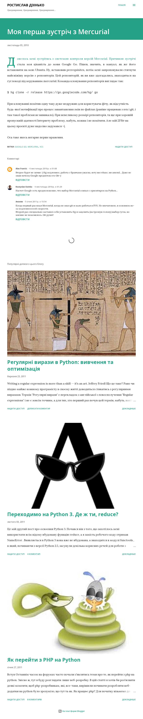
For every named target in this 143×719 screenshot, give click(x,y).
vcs (41, 146)
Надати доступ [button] (123, 146)
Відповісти (22, 179)
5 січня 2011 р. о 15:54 (35, 201)
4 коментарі (33, 554)
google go (21, 146)
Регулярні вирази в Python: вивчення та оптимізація (60, 365)
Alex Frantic (21, 168)
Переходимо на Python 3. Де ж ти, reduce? (62, 514)
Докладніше (129, 408)
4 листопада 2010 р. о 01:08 (43, 168)
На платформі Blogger (73, 711)
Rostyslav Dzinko (24, 186)
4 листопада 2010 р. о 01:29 (48, 186)
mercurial (33, 146)
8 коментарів (34, 699)
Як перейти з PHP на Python (43, 659)
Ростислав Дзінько (25, 5)
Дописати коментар (38, 408)
